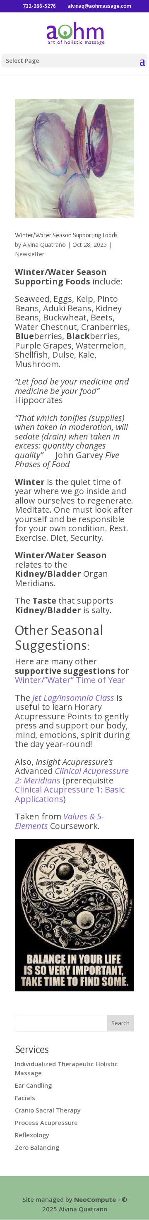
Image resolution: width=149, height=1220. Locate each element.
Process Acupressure (46, 1122)
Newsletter (29, 254)
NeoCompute (95, 1199)
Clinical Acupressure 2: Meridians (72, 775)
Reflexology (32, 1135)
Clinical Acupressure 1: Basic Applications (70, 794)
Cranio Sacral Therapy (48, 1110)
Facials (25, 1097)
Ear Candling (33, 1085)
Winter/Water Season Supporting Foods (66, 235)
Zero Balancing (37, 1147)
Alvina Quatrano (44, 244)
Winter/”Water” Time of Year (70, 679)
